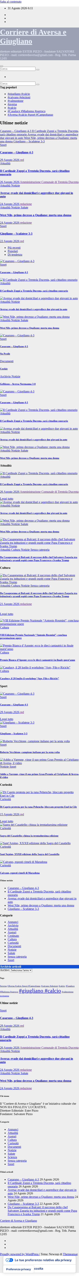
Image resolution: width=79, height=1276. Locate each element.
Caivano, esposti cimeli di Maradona (20, 872)
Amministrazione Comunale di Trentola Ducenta (49, 182)
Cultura (16, 549)
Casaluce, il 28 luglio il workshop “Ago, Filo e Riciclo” (29, 678)
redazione (26, 204)
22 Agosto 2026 (10, 241)
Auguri (12, 932)
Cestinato (13, 935)
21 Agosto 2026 (10, 604)
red (22, 159)
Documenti (6, 361)
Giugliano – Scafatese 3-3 (16, 233)
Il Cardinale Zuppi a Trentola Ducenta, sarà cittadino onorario (34, 290)
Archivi (4, 970)
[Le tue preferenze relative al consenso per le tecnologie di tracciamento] (18, 1269)
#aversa (12, 104)
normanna (4, 996)
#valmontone (15, 100)
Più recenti (14, 247)
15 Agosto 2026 (10, 814)
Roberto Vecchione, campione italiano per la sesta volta (30, 752)
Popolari (13, 251)
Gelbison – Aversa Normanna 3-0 (18, 383)
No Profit (5, 353)
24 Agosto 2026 (10, 204)
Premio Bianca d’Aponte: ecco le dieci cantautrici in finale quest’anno (37, 659)
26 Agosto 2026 (10, 182)
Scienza (12, 1157)
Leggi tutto (6, 498)
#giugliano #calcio (19, 93)
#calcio (12, 107)
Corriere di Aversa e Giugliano (18, 1220)
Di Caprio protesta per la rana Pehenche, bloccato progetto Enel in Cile (38, 806)
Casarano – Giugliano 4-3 (16, 152)
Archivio (6, 376)
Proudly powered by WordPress (19, 1254)
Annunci (13, 922)
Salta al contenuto (10, 1)
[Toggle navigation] (1, 66)
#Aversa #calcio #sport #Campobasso (30, 114)
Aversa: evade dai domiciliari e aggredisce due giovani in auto (33, 309)
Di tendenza (15, 254)
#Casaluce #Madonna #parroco (26, 111)
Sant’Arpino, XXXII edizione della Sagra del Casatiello (29, 854)
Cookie (4, 368)
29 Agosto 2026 (10, 159)
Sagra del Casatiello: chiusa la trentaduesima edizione (29, 835)
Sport (3, 144)
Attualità (5, 163)
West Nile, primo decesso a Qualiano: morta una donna (35, 215)
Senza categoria (39, 549)
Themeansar (70, 1254)
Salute (24, 207)
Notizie (15, 185)
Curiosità (5, 799)
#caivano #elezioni (19, 97)
